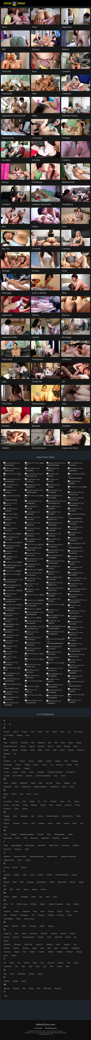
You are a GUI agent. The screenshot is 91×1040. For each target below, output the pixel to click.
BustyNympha (9, 465)
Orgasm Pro (30, 525)
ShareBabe (72, 618)
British (62, 750)
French (77, 805)
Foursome (68, 805)
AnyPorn (19, 542)
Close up (60, 765)
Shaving (6, 937)
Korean (23, 867)
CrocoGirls (7, 621)
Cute (55, 776)
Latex (25, 875)
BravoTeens (73, 559)
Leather (40, 875)
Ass (69, 732)
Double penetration (40, 787)
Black (76, 746)
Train (51, 966)
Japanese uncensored (68, 856)
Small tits (39, 944)
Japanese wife (9, 860)
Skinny (6, 941)
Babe (5, 743)
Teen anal (50, 963)
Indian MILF (41, 845)
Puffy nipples (8, 919)
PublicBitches (9, 548)
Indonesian (65, 845)
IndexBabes (51, 596)
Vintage (15, 981)
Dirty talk (49, 783)
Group (74, 823)
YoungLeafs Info (9, 601)
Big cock (41, 746)
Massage (30, 882)
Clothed (69, 765)
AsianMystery (30, 503)
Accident (7, 732)
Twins (67, 966)
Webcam (7, 988)
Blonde (6, 750)
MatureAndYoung (53, 465)
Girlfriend (7, 820)
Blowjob (14, 750)
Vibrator (6, 981)
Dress (64, 787)
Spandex (7, 948)
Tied (16, 966)
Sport (42, 948)
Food (51, 805)
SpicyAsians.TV (31, 561)
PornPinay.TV (30, 581)
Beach (71, 743)
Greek (58, 823)
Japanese (7, 856)
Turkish (59, 966)
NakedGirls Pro (52, 552)
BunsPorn (72, 662)
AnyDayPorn (8, 616)
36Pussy (29, 692)
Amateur (24, 732)
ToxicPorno (29, 672)
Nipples (14, 897)
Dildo (40, 783)
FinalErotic (51, 623)
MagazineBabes (31, 614)
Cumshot (29, 776)
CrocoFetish (73, 529)
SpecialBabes (52, 676)
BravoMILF (51, 514)
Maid (14, 882)
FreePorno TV (52, 670)
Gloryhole (16, 823)
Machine (6, 882)
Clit (52, 765)
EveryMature (30, 541)
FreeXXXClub (9, 681)
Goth (33, 823)
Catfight (40, 761)
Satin (16, 933)
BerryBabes (30, 470)
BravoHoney (51, 654)
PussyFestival (30, 575)
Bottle (40, 750)
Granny (50, 823)
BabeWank (72, 673)
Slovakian (7, 944)
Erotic (29, 794)
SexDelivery (8, 694)
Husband (66, 838)
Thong (76, 963)
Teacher (26, 963)
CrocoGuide (8, 487)
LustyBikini (51, 509)
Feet (45, 801)
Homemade (7, 838)
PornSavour (8, 643)
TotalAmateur (51, 525)
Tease (35, 963)
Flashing (34, 805)
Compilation (16, 768)
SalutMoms (29, 591)
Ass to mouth (8, 735)
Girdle (79, 816)
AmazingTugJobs (53, 628)
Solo (75, 944)
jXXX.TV (41, 545)
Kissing (6, 867)
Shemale (16, 937)
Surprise (41, 952)
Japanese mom (52, 856)
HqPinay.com (73, 667)
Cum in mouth (18, 776)
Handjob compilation (27, 834)
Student (32, 952)
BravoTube (8, 530)
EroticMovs (8, 665)
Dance (6, 783)
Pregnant (41, 915)
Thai (68, 963)
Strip (24, 952)
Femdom (53, 801)
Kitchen (15, 867)
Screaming (33, 933)
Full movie (7, 809)
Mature (52, 882)
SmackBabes (51, 558)
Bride (55, 750)
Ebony (6, 794)
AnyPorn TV (73, 635)
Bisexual (67, 746)
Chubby (27, 765)
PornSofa (29, 509)
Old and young (22, 904)
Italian (27, 849)
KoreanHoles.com (32, 629)
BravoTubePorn (52, 617)
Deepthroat (23, 783)
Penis (42, 911)
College (6, 768)
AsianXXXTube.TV (75, 686)
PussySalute (51, 492)
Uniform (31, 974)
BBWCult (50, 470)
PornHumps (73, 524)
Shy (75, 937)
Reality (6, 926)
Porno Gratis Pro (74, 580)
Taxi (18, 963)
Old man (33, 904)
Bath (33, 743)
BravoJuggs (8, 539)
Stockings (7, 952)
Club (76, 765)
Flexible (43, 805)
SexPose (7, 659)
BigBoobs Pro (52, 585)
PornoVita (7, 492)
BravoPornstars (52, 563)
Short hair (58, 937)
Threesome (7, 966)
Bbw (56, 743)
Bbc (49, 743)
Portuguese (24, 915)
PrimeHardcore (52, 634)
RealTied (72, 484)
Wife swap (47, 988)
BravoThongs (30, 639)
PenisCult (72, 702)
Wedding (16, 988)
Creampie (41, 772)
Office (6, 904)
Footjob (58, 805)
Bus (15, 754)
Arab (47, 732)
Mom (18, 889)
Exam (36, 794)
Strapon (16, 952)
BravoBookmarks (10, 582)
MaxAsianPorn (31, 623)
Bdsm (63, 743)
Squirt (56, 948)
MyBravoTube (30, 550)
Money (26, 889)
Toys (44, 966)
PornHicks (7, 648)
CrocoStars (72, 569)
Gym (81, 823)
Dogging (67, 783)
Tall (5, 963)
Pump (18, 919)
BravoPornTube (31, 606)
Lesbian (49, 875)
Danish (14, 783)
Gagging (6, 816)
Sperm (34, 948)
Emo (21, 794)
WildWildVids (8, 626)
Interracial (17, 849)
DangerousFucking (10, 500)
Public (69, 915)
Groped (66, 823)
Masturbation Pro (74, 602)
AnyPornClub (30, 650)
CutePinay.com (74, 613)
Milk (5, 889)
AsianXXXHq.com (53, 503)
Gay (32, 816)
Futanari (25, 809)
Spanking (25, 948)
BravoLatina (51, 649)
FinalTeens (72, 646)
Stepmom (64, 948)
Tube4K (39, 570)
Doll (74, 783)
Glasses (6, 823)
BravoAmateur (9, 481)
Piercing (51, 911)
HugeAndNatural (74, 591)
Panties (16, 911)
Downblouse (54, 787)
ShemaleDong (52, 687)
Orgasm (42, 904)
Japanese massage (36, 856)
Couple (23, 772)
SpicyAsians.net (31, 476)
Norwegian (24, 897)
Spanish (16, 948)
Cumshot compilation (43, 776)
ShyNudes (50, 601)
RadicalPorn (8, 632)
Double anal (26, 787)
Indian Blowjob (16, 845)
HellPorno (50, 574)
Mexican (72, 882)
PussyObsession (74, 651)
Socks (58, 944)
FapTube (50, 612)
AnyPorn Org (73, 500)
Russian (51, 926)
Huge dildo (45, 838)
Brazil (48, 750)
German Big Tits (67, 816)
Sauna (24, 933)
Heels (49, 834)
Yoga (5, 996)
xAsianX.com (73, 494)
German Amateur (52, 816)
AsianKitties (51, 530)
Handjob (13, 834)
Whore (31, 988)
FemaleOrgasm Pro (75, 548)
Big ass (23, 746)
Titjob (30, 966)
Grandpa (41, 823)
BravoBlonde (51, 692)
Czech (63, 776)
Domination (7, 787)
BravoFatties (51, 579)
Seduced (54, 933)
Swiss (6, 955)
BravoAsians (8, 699)
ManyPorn (7, 553)
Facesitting (7, 801)
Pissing (59, 911)
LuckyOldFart (8, 675)
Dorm (17, 787)
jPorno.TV (7, 505)
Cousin (31, 772)
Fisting (25, 805)
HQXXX (18, 571)
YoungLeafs (73, 597)
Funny (16, 809)
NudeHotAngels (9, 568)
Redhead (15, 926)
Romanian (32, 926)
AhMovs (19, 534)
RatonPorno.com (15, 3)
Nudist (33, 897)
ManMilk (41, 600)
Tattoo (12, 963)
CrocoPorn (72, 640)
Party (35, 911)
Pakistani (7, 911)
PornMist (72, 564)
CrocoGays (72, 465)
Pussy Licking (29, 919)
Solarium (67, 944)
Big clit (32, 746)
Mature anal (62, 882)
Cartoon (22, 761)
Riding (24, 926)
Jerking (27, 860)
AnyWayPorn (30, 566)
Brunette (71, 750)
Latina (32, 875)
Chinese (18, 765)
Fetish (62, 801)
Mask (22, 882)
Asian (62, 732)
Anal (32, 732)
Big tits (50, 746)
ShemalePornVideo (75, 478)
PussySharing (52, 547)
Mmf (11, 889)
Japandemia (73, 470)
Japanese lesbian (20, 856)
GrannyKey (72, 678)
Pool (5, 915)
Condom (27, 768)
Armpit (54, 732)
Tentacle (61, 963)
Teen (42, 963)
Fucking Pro (30, 530)
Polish (76, 911)
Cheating (74, 761)
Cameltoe (7, 761)
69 (4, 724)
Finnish (6, 805)
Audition (19, 735)
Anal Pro (19, 605)
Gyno (5, 827)
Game (15, 816)
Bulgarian (7, 754)
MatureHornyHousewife (55, 643)
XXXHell (19, 590)
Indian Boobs (29, 845)
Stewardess (76, 948)
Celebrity (58, 761)
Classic (44, 765)
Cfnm (66, 761)
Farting (32, 801)
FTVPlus (72, 608)
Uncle (12, 974)
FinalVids (72, 691)
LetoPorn (7, 525)
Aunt (27, 735)
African (15, 732)
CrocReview (8, 637)
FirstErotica (51, 536)
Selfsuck (63, 933)
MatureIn (50, 476)
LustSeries (7, 511)
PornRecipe (73, 540)
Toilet (37, 966)
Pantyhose (26, 911)
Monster (34, 889)
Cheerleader (8, 765)
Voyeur (23, 981)
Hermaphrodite (59, 834)
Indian (6, 845)
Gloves (25, 823)
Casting (31, 761)
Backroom (14, 743)
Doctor (58, 783)
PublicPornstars (31, 492)
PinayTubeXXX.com (11, 688)
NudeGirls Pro (52, 519)
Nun (40, 897)
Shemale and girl (28, 937)
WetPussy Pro (74, 656)
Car (15, 761)
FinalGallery (30, 514)
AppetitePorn (30, 487)
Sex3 (37, 686)
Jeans (19, 860)
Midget (81, 882)
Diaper (33, 783)
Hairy (5, 834)
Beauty (79, 743)
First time (15, 805)
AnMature (50, 487)
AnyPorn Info (30, 667)
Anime (40, 732)
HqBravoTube (9, 470)
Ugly (5, 974)
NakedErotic (73, 629)
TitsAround (29, 634)
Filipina (76, 801)
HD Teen (40, 834)
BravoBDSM (73, 575)
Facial (17, 801)
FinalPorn (50, 681)
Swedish (60, 952)
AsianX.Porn (30, 519)
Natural (6, 897)
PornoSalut (72, 624)
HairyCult (50, 660)
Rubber (42, 926)
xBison (38, 609)
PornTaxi (50, 481)
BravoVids (50, 541)
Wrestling (58, 988)
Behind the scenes (10, 746)
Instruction (7, 849)
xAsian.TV (29, 586)
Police (68, 911)
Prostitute (60, 915)
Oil (12, 904)
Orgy (68, 904)
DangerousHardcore (75, 518)
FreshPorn (50, 568)
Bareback (24, 743)
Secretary (44, 933)
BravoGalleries (52, 698)
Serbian (72, 933)
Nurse (48, 897)
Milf (5, 886)
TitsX (15, 514)
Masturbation (41, 882)
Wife (38, 988)
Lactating (7, 875)
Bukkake (80, 750)
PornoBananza (9, 610)
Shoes (49, 937)
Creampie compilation (55, 772)
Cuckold (6, 776)
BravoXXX (72, 511)
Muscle (43, 889)
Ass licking (78, 732)
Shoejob (40, 937)
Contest (6, 772)
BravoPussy (73, 553)
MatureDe (72, 535)
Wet (24, 988)
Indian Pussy (53, 845)
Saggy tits (7, 933)
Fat (39, 801)
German (40, 816)
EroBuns (19, 562)
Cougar (15, 772)
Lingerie (74, 875)
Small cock (28, 944)
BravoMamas (73, 505)
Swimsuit (69, 952)
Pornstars (13, 915)
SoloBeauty (51, 703)
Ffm (69, 801)
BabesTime (29, 678)
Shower (68, 937)
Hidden (70, 834)
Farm (24, 801)
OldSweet (7, 596)
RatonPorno (30, 536)
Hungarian (55, 838)
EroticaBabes (51, 498)
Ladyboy (16, 875)
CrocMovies (30, 481)
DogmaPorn (73, 586)
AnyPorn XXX (52, 590)
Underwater (21, 974)
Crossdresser (70, 772)
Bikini (59, 746)
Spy (49, 948)
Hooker (17, 838)
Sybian (13, 955)
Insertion (76, 845)
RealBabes (8, 559)
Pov (33, 915)
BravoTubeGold (9, 587)
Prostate (51, 915)
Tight (23, 966)
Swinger (79, 952)
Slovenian (17, 944)
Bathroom (41, 743)
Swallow (50, 952)
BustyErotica (30, 645)
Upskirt (40, 974)
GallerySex (8, 519)
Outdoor (76, 904)
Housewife (34, 838)
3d (10, 724)
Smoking (49, 944)
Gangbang (24, 816)
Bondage (24, 750)
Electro (14, 794)
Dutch (72, 787)
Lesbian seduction (61, 875)
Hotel (25, 838)
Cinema (36, 765)
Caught (48, 761)
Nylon (55, 897)
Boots (32, 750)
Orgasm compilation (56, 904)
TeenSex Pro (30, 555)
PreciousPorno (31, 703)
